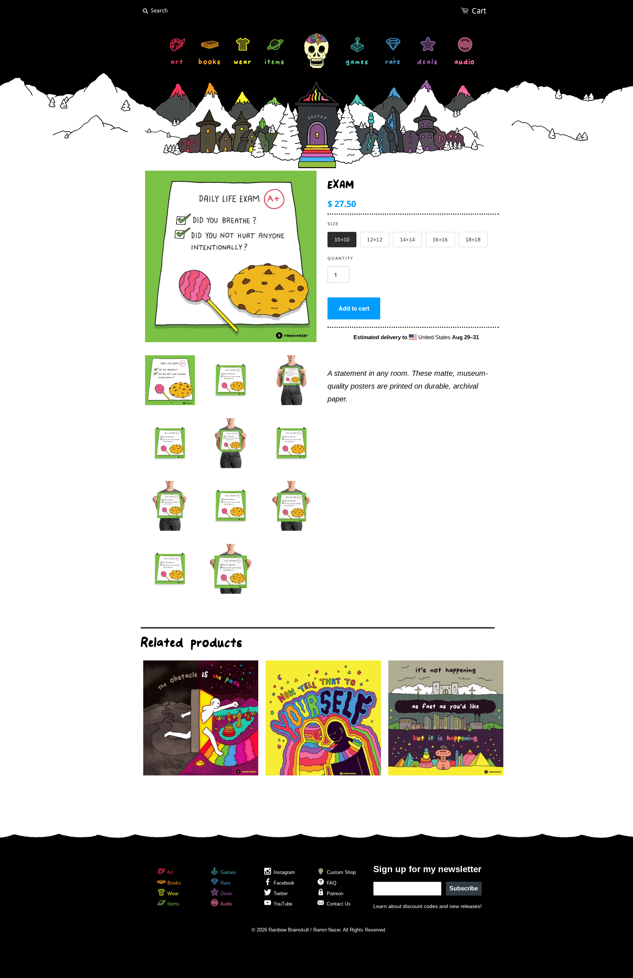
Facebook (283, 883)
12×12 (374, 239)
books (210, 62)
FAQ (330, 883)
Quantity (340, 258)
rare (393, 62)
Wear (172, 893)
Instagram (283, 872)
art (177, 62)
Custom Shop (340, 872)
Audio (225, 904)
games (357, 62)
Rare (224, 883)
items (275, 62)
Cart (479, 10)
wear (243, 62)
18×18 (473, 239)
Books (173, 883)
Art (169, 872)
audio (465, 62)
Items (172, 904)
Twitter (280, 893)
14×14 (407, 239)
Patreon (334, 893)
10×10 (341, 239)
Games (227, 872)
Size (333, 224)
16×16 (440, 239)
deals (427, 62)
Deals (226, 893)
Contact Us (338, 904)
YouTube (282, 904)
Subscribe (463, 888)
